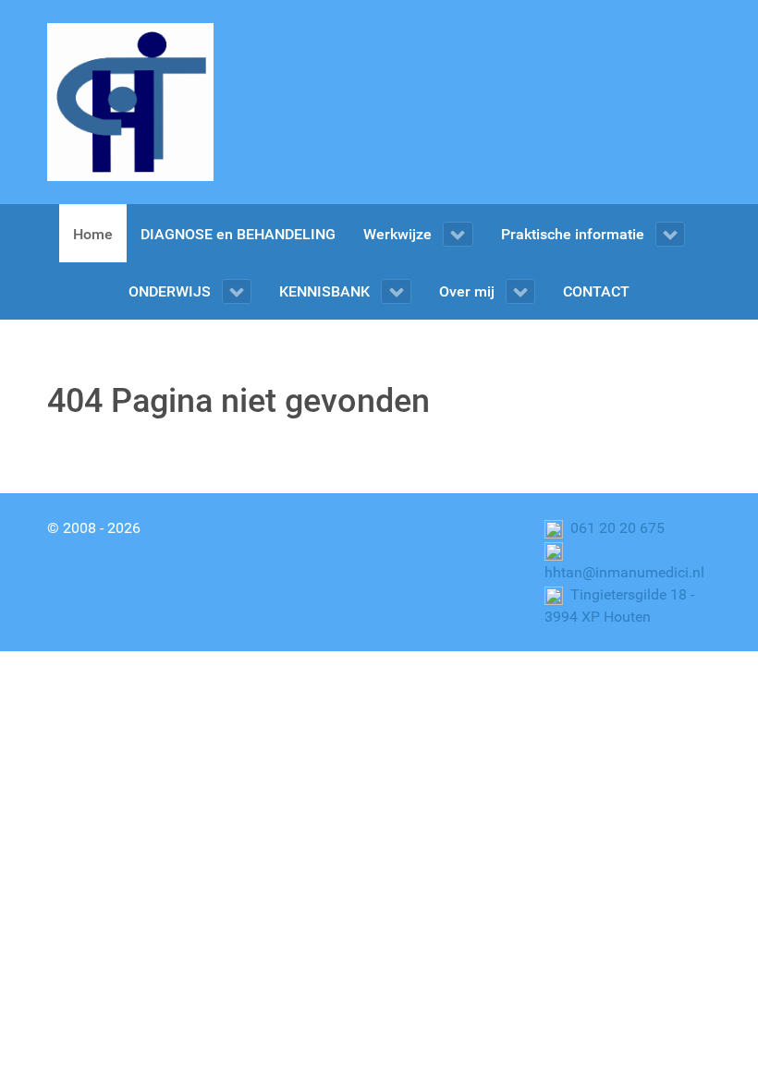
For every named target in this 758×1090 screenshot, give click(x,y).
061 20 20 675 (616, 528)
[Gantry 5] (130, 102)
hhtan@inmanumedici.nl (624, 572)
